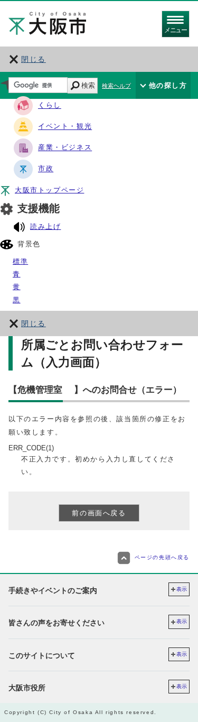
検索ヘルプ (116, 85)
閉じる (33, 59)
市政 (45, 169)
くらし (49, 105)
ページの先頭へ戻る (162, 557)
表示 (181, 589)
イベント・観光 (65, 127)
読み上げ (45, 226)
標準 (20, 261)
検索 (88, 85)
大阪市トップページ (49, 190)
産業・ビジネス (65, 148)
